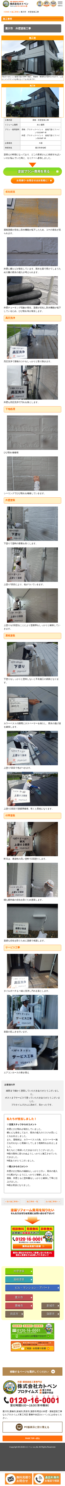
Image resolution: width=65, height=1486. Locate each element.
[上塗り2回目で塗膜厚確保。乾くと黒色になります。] (32, 789)
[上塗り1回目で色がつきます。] (32, 748)
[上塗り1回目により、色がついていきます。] (32, 564)
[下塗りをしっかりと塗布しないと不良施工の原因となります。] (32, 659)
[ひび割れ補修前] (32, 432)
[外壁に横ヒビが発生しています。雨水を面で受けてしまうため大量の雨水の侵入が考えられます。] (32, 251)
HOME (6, 12)
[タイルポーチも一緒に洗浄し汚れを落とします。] (32, 971)
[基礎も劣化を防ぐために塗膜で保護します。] (32, 921)
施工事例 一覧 (32, 1201)
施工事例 (15, 12)
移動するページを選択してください (30, 1371)
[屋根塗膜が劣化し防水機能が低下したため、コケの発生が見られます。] (32, 212)
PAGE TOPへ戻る (32, 1438)
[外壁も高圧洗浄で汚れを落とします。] (32, 382)
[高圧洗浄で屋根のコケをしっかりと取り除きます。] (32, 341)
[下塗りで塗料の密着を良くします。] (32, 524)
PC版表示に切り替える (36, 1427)
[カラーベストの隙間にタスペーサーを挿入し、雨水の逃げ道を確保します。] (32, 703)
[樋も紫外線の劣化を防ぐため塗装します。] (32, 880)
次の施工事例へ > (53, 1201)
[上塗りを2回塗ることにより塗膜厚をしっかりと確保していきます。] (32, 605)
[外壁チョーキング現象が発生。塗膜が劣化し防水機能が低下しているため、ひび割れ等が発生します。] (32, 290)
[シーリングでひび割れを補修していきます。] (32, 473)
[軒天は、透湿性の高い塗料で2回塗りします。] (32, 839)
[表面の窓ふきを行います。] (32, 1012)
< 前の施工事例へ (12, 1201)
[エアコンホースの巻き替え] (32, 1053)
